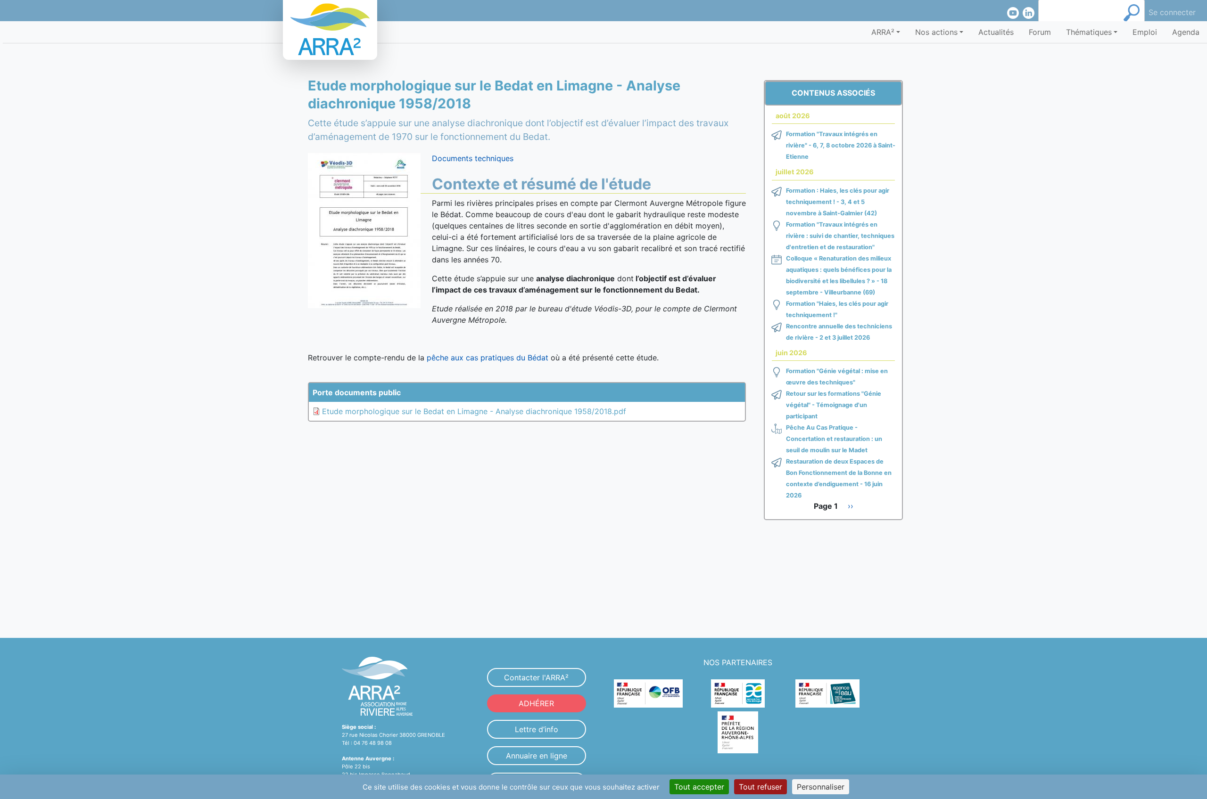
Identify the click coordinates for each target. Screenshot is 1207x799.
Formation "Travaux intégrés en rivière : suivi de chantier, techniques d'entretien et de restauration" (840, 236)
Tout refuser (760, 786)
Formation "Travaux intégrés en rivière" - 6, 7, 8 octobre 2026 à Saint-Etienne (840, 145)
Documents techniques (472, 158)
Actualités (996, 32)
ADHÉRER (536, 703)
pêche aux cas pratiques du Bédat (487, 357)
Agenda (1185, 32)
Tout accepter (699, 786)
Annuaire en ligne (536, 755)
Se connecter (1172, 12)
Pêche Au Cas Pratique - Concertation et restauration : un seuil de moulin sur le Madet (834, 439)
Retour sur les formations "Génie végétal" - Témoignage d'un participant (833, 405)
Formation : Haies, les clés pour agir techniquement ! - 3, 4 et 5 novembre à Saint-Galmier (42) (837, 202)
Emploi (1145, 32)
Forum (1040, 32)
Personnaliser (820, 786)
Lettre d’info (536, 729)
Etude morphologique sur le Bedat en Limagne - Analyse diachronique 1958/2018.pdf (474, 411)
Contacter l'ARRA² (536, 677)
